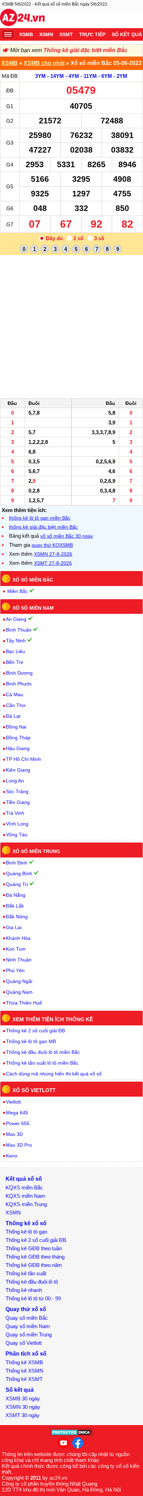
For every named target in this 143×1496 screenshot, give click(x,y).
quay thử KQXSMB (52, 545)
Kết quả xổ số (24, 1179)
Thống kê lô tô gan (26, 1232)
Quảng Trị (17, 884)
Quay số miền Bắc (27, 1318)
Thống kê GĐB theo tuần (34, 1248)
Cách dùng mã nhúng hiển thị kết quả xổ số (54, 1073)
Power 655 (18, 1123)
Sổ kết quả (20, 1390)
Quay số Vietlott (24, 1343)
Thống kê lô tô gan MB (31, 1041)
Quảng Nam (19, 992)
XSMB (26, 34)
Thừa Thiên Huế (24, 1003)
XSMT (66, 34)
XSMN (46, 34)
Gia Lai (14, 927)
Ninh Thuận (19, 959)
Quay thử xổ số (26, 1309)
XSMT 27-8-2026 (53, 563)
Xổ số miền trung (36, 851)
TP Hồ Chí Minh (23, 759)
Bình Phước (19, 683)
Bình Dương (19, 673)
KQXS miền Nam (25, 1196)
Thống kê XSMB (24, 1362)
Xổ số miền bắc (32, 580)
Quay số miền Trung (29, 1335)
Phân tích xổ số (26, 1354)
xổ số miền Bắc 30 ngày (66, 536)
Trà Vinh (15, 813)
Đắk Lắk (15, 906)
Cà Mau (14, 694)
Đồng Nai (16, 727)
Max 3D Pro (19, 1145)
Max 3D (14, 1134)
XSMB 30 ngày (23, 1398)
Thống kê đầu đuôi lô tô (32, 1282)
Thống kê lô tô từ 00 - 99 (33, 1298)
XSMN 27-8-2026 (53, 554)
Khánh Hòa (18, 938)
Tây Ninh (16, 640)
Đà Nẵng (15, 895)
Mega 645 (17, 1112)
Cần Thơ (15, 705)
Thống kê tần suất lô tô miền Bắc (42, 1063)
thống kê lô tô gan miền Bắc (39, 518)
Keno (11, 1155)
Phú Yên (15, 970)
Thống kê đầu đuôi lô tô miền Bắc (43, 1052)
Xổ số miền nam (33, 607)
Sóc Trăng (17, 791)
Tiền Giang (18, 802)
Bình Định (16, 862)
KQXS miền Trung (26, 1204)
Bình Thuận (19, 630)
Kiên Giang (18, 770)
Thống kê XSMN (24, 1371)
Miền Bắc (17, 591)
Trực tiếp (92, 34)
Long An (15, 780)
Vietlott (13, 1102)
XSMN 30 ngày (23, 1407)
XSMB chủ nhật (44, 63)
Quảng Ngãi (19, 981)
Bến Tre (14, 662)
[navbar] (8, 34)
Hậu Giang (18, 748)
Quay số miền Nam (28, 1326)
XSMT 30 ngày (23, 1415)
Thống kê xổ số (26, 1223)
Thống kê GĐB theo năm (34, 1265)
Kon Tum (16, 949)
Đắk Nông (17, 916)
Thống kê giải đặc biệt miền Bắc (85, 50)
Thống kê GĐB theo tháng (35, 1257)
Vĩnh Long (17, 824)
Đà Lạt (13, 716)
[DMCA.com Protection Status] (71, 1434)
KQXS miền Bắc (24, 1187)
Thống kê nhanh (24, 1290)
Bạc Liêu (15, 651)
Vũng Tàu (16, 834)
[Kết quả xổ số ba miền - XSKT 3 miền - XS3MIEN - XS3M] (22, 18)
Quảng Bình (19, 873)
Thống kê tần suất (26, 1273)
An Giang (16, 619)
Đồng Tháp (18, 737)
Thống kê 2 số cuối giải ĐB (35, 1030)
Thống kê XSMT (24, 1379)
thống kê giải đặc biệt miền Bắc (43, 527)
